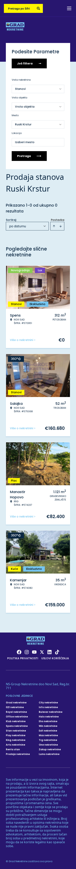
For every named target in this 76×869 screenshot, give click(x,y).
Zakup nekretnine (50, 749)
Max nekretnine (48, 735)
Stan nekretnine (16, 730)
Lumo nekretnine (49, 754)
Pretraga (24, 156)
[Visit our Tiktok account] (57, 652)
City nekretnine (48, 702)
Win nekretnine (48, 726)
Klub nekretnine (16, 721)
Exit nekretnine (48, 730)
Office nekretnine (17, 716)
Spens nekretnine (17, 726)
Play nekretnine (15, 735)
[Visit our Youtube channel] (34, 652)
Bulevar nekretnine (50, 712)
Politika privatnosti (22, 658)
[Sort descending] (61, 226)
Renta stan (13, 749)
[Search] (38, 8)
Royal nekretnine (16, 712)
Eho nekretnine (48, 721)
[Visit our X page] (42, 652)
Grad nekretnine (16, 702)
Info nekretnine (48, 707)
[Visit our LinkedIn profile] (49, 652)
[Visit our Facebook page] (19, 652)
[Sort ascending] (54, 226)
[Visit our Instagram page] (26, 652)
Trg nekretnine (48, 740)
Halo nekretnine (49, 716)
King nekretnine (15, 740)
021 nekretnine (15, 707)
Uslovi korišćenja (55, 658)
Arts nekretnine (15, 744)
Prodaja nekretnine (18, 754)
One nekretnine (48, 744)
